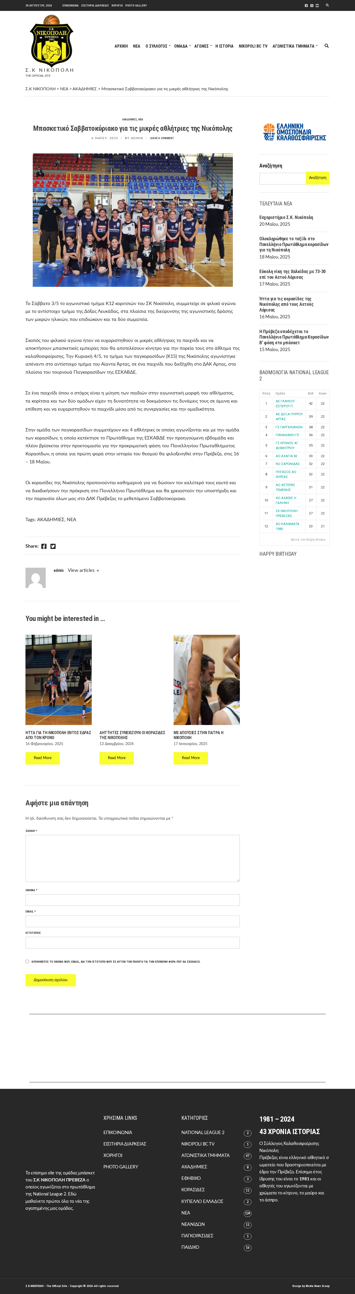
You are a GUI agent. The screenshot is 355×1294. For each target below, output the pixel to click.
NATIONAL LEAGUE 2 (203, 1132)
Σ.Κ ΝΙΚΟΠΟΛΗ (50, 70)
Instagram (311, 5)
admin (137, 138)
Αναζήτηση (270, 166)
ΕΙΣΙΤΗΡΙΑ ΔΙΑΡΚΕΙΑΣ (95, 5)
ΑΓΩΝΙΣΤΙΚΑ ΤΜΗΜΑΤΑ (293, 46)
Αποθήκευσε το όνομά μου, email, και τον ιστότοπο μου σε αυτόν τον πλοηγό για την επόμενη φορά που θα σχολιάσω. (116, 961)
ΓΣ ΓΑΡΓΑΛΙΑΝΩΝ (289, 427)
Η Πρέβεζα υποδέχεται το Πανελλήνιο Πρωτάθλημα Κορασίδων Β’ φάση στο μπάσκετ (294, 337)
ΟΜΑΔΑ (181, 46)
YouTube (317, 5)
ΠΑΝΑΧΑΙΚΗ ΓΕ (287, 435)
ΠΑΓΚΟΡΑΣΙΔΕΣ (197, 1236)
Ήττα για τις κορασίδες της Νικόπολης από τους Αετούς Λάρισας (286, 304)
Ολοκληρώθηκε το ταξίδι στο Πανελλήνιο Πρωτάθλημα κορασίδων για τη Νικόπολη (293, 244)
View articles (81, 570)
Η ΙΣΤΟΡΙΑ (224, 46)
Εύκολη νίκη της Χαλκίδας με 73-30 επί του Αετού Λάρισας (292, 274)
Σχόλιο (31, 831)
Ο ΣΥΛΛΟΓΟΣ (156, 46)
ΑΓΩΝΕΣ (201, 46)
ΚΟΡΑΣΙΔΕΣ (193, 1190)
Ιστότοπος (33, 933)
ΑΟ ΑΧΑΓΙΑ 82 (286, 456)
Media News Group (318, 1286)
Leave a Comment (162, 138)
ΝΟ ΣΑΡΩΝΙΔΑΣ (288, 464)
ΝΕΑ (136, 46)
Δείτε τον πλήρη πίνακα (308, 539)
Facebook (306, 5)
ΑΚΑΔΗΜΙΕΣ (129, 119)
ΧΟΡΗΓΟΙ (117, 5)
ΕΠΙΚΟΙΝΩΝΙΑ (70, 5)
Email (30, 911)
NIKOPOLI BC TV (253, 46)
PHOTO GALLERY (136, 5)
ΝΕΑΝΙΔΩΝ (193, 1224)
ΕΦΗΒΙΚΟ (191, 1178)
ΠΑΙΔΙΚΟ (190, 1247)
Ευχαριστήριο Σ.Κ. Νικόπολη (286, 217)
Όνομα (31, 890)
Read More (42, 758)
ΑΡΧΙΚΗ (121, 46)
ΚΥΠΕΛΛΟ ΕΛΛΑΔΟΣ (202, 1201)
